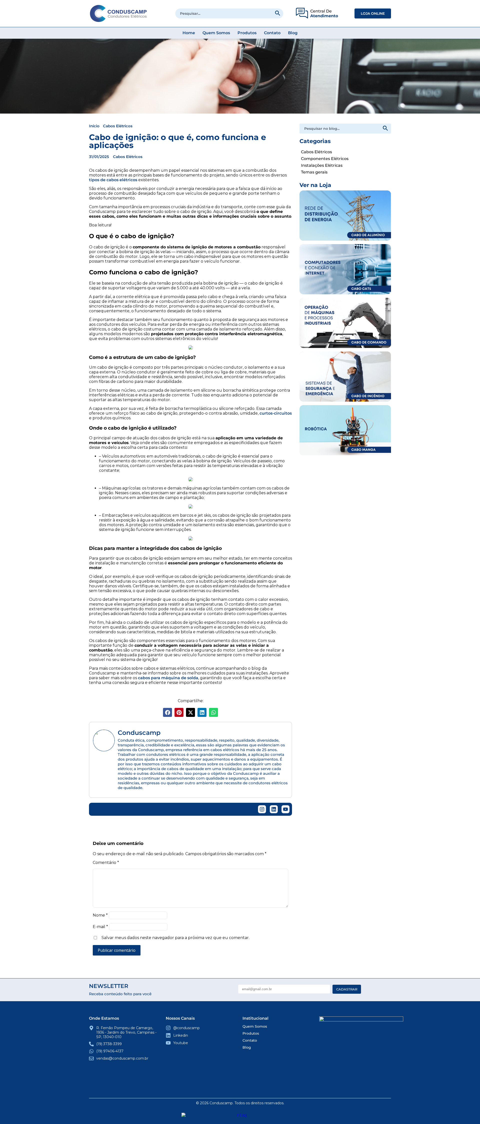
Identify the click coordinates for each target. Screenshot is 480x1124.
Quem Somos (216, 32)
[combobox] (229, 13)
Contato (272, 32)
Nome (100, 915)
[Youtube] (286, 809)
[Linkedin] (274, 809)
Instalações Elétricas (321, 165)
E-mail (100, 926)
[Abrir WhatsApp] (467, 1111)
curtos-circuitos (276, 413)
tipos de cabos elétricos (113, 179)
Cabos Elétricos (117, 126)
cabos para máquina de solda (168, 677)
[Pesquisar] (277, 13)
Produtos (247, 32)
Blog (293, 32)
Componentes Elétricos (324, 158)
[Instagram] (262, 809)
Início (94, 126)
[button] (167, 712)
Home (188, 32)
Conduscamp (139, 732)
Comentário (106, 862)
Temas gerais (314, 172)
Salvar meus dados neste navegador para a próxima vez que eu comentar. (176, 937)
